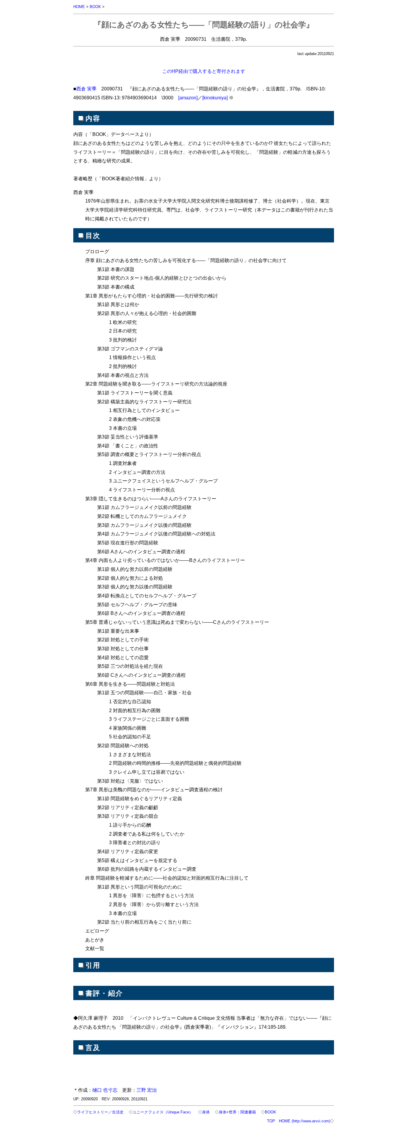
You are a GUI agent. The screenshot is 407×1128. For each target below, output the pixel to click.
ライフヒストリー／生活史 (100, 1112)
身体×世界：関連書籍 (237, 1112)
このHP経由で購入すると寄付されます (203, 71)
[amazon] (188, 97)
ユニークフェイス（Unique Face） (163, 1112)
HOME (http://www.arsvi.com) (304, 1121)
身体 (206, 1112)
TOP (271, 1121)
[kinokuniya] (215, 97)
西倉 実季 (86, 88)
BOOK (95, 6)
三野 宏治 (146, 1090)
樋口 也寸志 (104, 1090)
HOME (79, 6)
